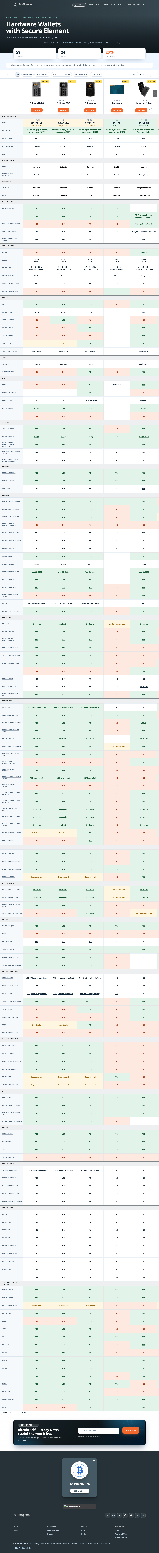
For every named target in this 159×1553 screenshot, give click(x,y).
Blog (112, 5)
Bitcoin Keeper (8, 1290)
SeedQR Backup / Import (12, 833)
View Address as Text (11, 889)
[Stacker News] (137, 1515)
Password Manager (9, 1178)
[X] (107, 1515)
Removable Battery (9, 392)
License (5, 603)
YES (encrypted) (36, 778)
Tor (3, 1149)
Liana (4, 1352)
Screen (5, 304)
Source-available (9, 587)
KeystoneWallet (143, 195)
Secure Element (42, 74)
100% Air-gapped (8, 429)
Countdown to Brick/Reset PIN (8, 639)
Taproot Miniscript (10, 1085)
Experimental (36, 877)
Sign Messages (8, 949)
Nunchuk (5, 1360)
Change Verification (10, 957)
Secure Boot (7, 556)
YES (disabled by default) (37, 994)
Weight (5, 260)
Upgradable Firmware (10, 509)
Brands (50, 1534)
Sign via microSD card (11, 1001)
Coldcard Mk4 (37, 103)
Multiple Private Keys (11, 723)
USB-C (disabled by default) (37, 978)
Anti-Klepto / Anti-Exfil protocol (10, 460)
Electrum (5, 1344)
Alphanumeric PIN (9, 671)
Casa (4, 1329)
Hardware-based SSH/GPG (12, 1201)
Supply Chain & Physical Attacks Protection (9, 444)
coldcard (36, 187)
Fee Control (7, 1097)
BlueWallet (6, 1313)
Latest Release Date (10, 572)
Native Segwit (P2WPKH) (12, 869)
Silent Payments (8, 1157)
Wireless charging (9, 416)
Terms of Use (121, 1534)
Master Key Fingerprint (12, 746)
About (118, 1530)
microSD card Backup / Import (11, 778)
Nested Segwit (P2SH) (11, 861)
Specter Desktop (8, 1376)
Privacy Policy (121, 1537)
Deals (90, 5)
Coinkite (36, 167)
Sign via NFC (7, 993)
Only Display (37, 1025)
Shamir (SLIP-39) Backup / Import (9, 762)
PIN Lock (5, 624)
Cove (4, 1337)
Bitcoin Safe (7, 1297)
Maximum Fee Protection (12, 1121)
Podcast (122, 5)
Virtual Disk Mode (9, 1170)
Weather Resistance (10, 291)
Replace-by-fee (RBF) (11, 1105)
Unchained (6, 1392)
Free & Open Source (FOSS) (10, 595)
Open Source (97, 74)
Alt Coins (6, 488)
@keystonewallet (144, 187)
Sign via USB (7, 978)
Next (155, 93)
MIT (143, 603)
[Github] (125, 1515)
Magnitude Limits (9, 1045)
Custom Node (7, 1141)
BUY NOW (37, 110)
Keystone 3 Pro (144, 103)
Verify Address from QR (12, 913)
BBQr (4, 1025)
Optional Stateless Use (37, 707)
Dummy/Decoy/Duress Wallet (10, 694)
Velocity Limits (8, 1053)
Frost (4, 934)
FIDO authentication (10, 1193)
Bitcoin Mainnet (8, 473)
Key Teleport (7, 840)
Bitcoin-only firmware (11, 501)
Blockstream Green (9, 1305)
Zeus (4, 1407)
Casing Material (8, 276)
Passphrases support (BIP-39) (10, 731)
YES (36, 444)
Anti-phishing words (10, 663)
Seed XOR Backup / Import (9, 770)
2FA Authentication (10, 1069)
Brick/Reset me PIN (10, 647)
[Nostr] (119, 1515)
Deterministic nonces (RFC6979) (11, 452)
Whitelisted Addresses (11, 1061)
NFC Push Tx (7, 941)
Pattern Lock (7, 679)
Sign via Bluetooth (10, 986)
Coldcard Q (90, 103)
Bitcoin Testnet (8, 481)
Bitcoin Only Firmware (61, 74)
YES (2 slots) (90, 1001)
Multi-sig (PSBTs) (9, 926)
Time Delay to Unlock (11, 655)
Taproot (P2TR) (8, 877)
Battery (5, 384)
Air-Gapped (27, 74)
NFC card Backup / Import (9, 785)
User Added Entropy (10, 715)
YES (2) (36, 437)
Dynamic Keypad (8, 632)
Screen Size (7, 343)
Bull (4, 1321)
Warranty (5, 252)
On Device (37, 624)
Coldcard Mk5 (63, 103)
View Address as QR (10, 897)
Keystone (143, 167)
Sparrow (5, 1368)
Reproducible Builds (10, 611)
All (18, 74)
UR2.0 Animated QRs (10, 1017)
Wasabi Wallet (8, 1399)
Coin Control (7, 1134)
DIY (3, 154)
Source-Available (81, 74)
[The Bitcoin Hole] (22, 1515)
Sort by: (132, 74)
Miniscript (6, 1077)
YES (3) (143, 723)
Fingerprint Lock (9, 686)
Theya (4, 1384)
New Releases (101, 5)
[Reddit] (131, 1515)
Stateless (6, 707)
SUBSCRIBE (131, 1430)
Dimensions (6, 268)
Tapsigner (117, 103)
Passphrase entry (9, 738)
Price (4, 123)
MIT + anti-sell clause (36, 603)
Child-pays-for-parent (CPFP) (11, 1113)
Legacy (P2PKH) (8, 853)
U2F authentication (10, 1186)
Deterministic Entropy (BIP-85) (11, 754)
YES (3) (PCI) (144, 437)
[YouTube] (113, 1515)
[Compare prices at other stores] (150, 110)
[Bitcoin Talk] (143, 1515)
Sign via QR (7, 1009)
